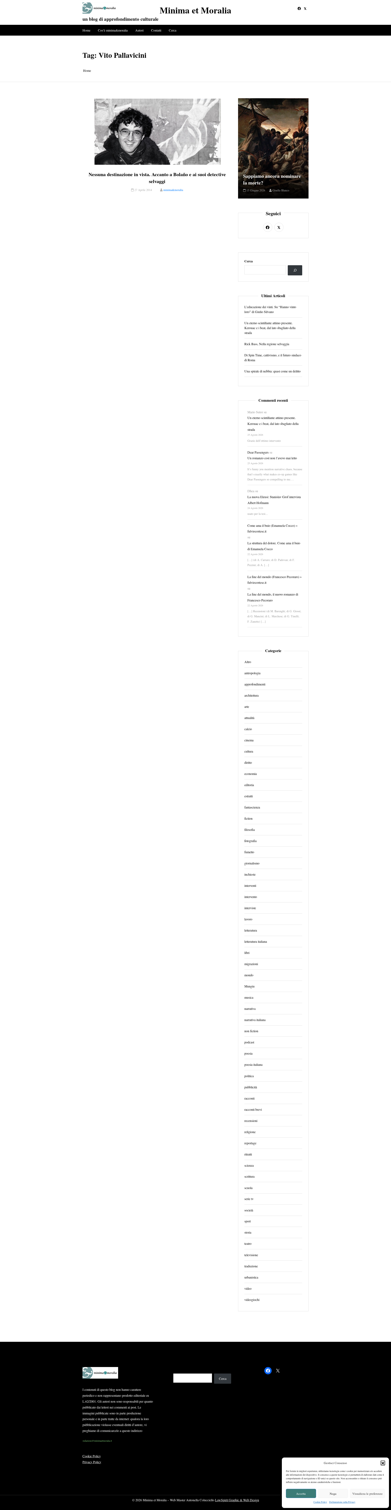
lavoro (248, 919)
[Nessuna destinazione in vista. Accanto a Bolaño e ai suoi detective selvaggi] (157, 132)
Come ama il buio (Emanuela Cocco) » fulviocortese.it (272, 528)
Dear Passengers (258, 452)
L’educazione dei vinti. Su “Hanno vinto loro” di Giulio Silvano (270, 309)
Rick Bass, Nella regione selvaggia (266, 344)
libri (246, 952)
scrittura (249, 1176)
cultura (248, 751)
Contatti (156, 30)
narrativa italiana (255, 1020)
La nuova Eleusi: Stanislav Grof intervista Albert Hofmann (274, 500)
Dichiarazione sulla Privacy (342, 1501)
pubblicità (250, 1087)
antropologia (252, 673)
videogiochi (251, 1299)
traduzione (251, 1266)
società (248, 1210)
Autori (139, 30)
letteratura (250, 930)
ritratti (248, 1154)
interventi (250, 885)
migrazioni (251, 964)
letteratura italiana (255, 941)
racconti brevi (253, 1109)
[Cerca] (295, 270)
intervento (250, 897)
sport (247, 1221)
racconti (249, 1098)
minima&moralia (173, 190)
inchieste (250, 874)
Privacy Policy (91, 1462)
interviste (250, 908)
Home (86, 30)
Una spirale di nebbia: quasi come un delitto (272, 371)
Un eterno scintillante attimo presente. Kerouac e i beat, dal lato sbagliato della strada (269, 328)
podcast (249, 1042)
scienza (249, 1165)
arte (246, 706)
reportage (250, 1143)
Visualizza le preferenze (367, 1493)
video (248, 1288)
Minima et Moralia (195, 10)
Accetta (301, 1493)
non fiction (251, 1031)
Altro (247, 662)
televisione (251, 1255)
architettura (251, 695)
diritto (248, 762)
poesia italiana (253, 1064)
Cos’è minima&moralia (113, 30)
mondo (248, 975)
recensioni (250, 1120)
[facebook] (299, 8)
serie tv (249, 1199)
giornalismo (251, 863)
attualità (249, 718)
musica (248, 997)
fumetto (249, 852)
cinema (249, 740)
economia (250, 773)
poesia (248, 1053)
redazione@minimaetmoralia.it (97, 1440)
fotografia (250, 841)
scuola (248, 1187)
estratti (248, 796)
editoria (249, 785)
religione (250, 1131)
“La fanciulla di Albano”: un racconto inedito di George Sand (273, 176)
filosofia (249, 829)
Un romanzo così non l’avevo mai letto (272, 458)
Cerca (172, 30)
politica (249, 1076)
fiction (248, 818)
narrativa (250, 1008)
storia (247, 1232)
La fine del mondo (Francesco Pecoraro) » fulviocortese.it (274, 580)
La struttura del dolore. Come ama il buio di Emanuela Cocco (273, 546)
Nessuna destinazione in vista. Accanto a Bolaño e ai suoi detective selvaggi (157, 177)
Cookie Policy (320, 1501)
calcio (248, 729)
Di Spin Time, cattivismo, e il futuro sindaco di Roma (272, 357)
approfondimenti (254, 684)
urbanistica (251, 1277)
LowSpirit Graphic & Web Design (237, 1500)
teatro (248, 1243)
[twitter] (305, 8)
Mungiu (249, 986)
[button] (383, 1463)
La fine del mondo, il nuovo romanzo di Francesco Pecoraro (272, 597)
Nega (333, 1493)
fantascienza (252, 807)
